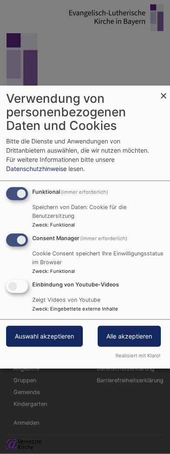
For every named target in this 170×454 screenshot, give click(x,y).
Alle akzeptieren (129, 335)
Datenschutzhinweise (36, 168)
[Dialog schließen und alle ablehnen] (163, 91)
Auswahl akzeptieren (44, 335)
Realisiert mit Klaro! (138, 355)
